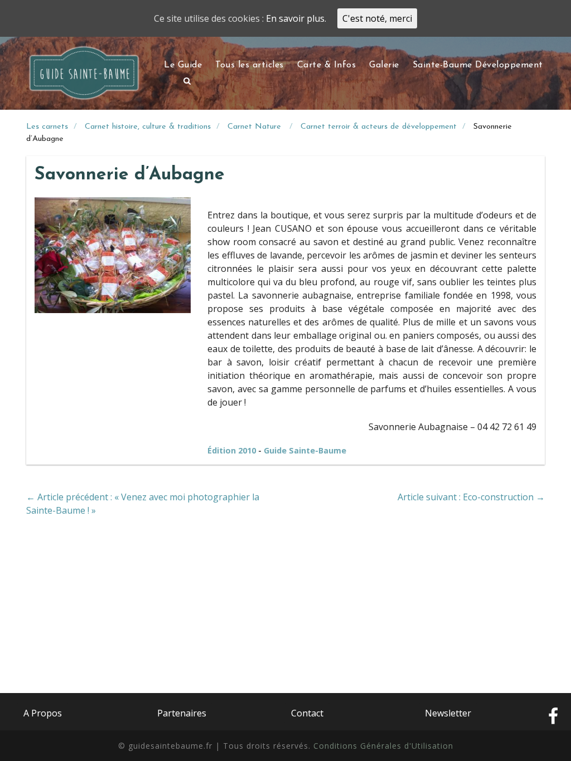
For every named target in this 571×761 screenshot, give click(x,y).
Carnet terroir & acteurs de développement (379, 127)
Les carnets (47, 127)
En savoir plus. (296, 18)
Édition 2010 (232, 450)
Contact (307, 713)
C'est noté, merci (377, 18)
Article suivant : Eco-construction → (471, 497)
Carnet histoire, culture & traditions (148, 127)
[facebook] (553, 716)
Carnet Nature (256, 127)
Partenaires (181, 713)
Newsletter (448, 713)
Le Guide (183, 65)
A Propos (42, 713)
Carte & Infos (326, 65)
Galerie (384, 65)
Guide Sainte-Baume (305, 450)
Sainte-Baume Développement (478, 65)
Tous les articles (249, 65)
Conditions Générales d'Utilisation (383, 745)
